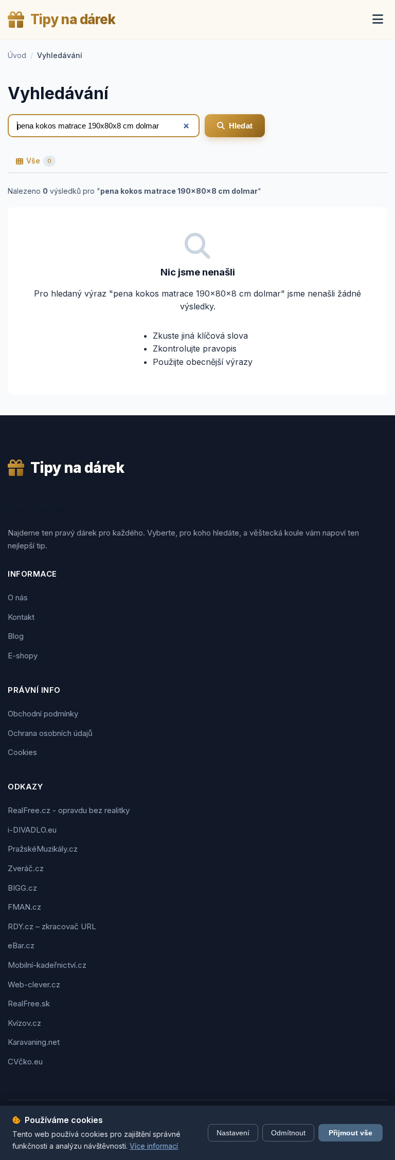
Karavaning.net (34, 1042)
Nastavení (233, 1133)
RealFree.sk (29, 1003)
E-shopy (23, 655)
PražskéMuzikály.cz (43, 849)
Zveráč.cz (26, 868)
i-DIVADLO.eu (32, 830)
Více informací (154, 1145)
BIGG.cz (22, 888)
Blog (16, 636)
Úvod (17, 55)
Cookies (22, 752)
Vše (38, 160)
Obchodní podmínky (43, 714)
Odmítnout (288, 1133)
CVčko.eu (25, 1061)
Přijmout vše (350, 1133)
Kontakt (21, 617)
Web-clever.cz (34, 984)
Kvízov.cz (24, 1023)
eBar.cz (21, 945)
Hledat (241, 125)
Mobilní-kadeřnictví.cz (47, 965)
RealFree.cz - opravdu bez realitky (69, 810)
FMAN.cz (24, 907)
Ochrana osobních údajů (50, 733)
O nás (18, 597)
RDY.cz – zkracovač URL (52, 926)
